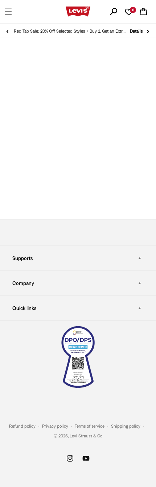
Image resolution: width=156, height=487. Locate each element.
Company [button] (23, 283)
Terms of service (89, 426)
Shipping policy (125, 426)
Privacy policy (55, 426)
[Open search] (113, 11)
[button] (8, 11)
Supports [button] (22, 258)
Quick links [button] (24, 308)
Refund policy (22, 426)
